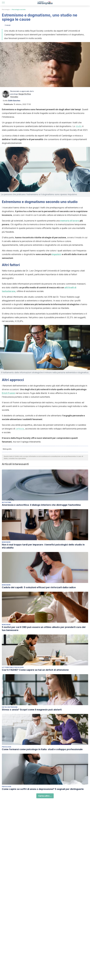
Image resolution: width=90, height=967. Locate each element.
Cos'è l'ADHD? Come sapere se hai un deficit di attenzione (35, 669)
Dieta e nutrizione (9, 707)
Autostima (6, 502)
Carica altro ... (45, 796)
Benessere (6, 542)
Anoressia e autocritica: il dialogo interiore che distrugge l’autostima (41, 504)
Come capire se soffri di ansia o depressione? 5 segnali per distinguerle (43, 789)
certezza (20, 428)
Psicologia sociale (19, 9)
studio (79, 126)
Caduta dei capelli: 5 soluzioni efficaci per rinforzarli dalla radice (39, 587)
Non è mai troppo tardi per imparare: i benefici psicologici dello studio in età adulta (43, 546)
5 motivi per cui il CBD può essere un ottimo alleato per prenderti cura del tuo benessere (43, 629)
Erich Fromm (8, 393)
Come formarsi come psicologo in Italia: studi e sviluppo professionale (42, 749)
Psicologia (6, 9)
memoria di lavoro (69, 220)
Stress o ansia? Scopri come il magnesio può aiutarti (32, 709)
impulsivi (56, 254)
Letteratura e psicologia (13, 667)
